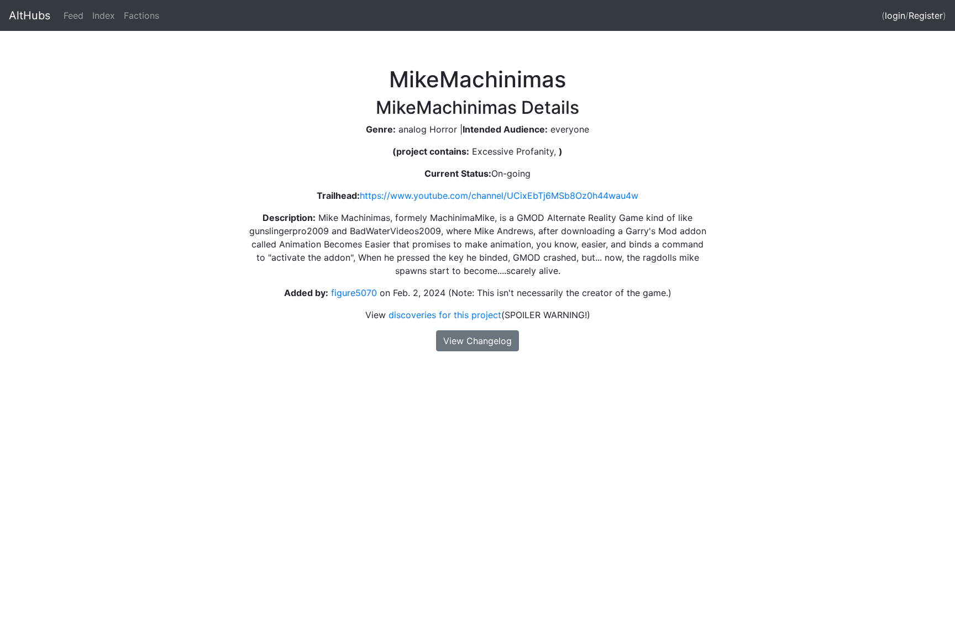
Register (926, 15)
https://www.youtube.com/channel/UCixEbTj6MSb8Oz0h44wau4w (499, 195)
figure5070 (352, 292)
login (895, 15)
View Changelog (477, 340)
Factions (141, 15)
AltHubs (29, 15)
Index (103, 15)
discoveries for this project (445, 314)
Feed (73, 15)
